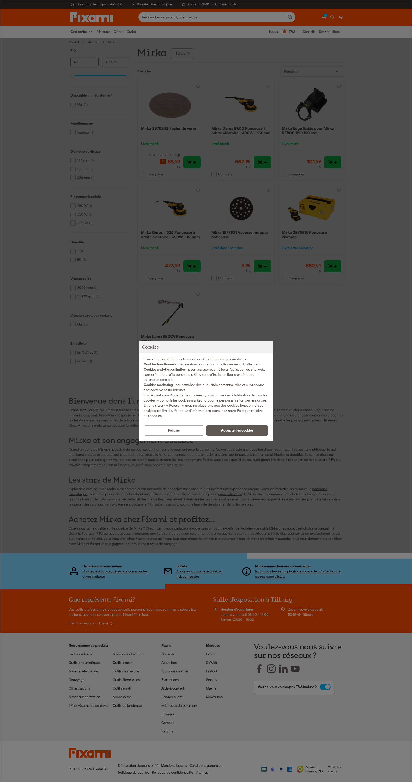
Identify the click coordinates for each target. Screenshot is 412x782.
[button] (237, 430)
